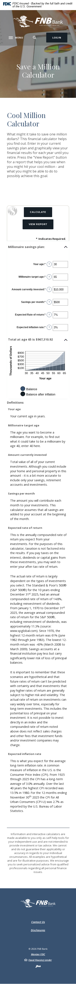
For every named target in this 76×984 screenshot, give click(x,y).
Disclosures (38, 930)
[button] (38, 247)
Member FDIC (38, 954)
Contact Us (38, 922)
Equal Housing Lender (40, 959)
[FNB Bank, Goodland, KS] (38, 21)
